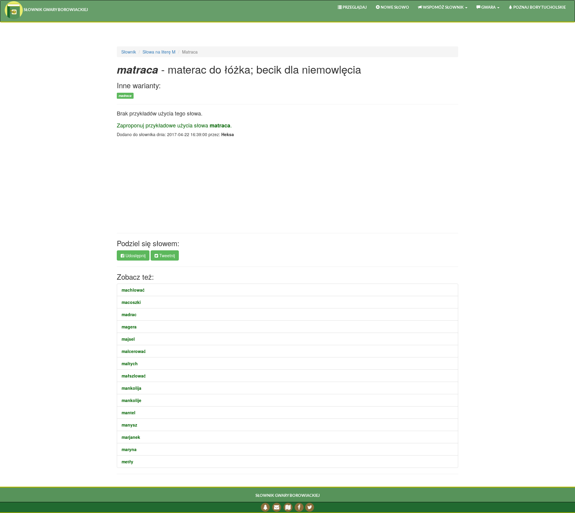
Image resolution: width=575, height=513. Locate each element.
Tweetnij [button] (166, 255)
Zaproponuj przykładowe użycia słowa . (174, 125)
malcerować (134, 351)
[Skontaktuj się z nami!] (277, 507)
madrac (129, 314)
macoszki (131, 302)
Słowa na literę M (159, 52)
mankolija (131, 388)
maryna (129, 449)
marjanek (131, 437)
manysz (129, 425)
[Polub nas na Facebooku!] (299, 507)
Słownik (128, 52)
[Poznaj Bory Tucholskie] (265, 507)
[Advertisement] (287, 185)
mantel (128, 412)
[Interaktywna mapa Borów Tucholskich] (288, 507)
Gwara (488, 8)
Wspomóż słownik (443, 8)
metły (127, 462)
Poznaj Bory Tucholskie (539, 8)
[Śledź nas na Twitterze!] (309, 507)
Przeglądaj (354, 8)
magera (129, 327)
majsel (128, 339)
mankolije (131, 400)
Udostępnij (135, 255)
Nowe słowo (394, 8)
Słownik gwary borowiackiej (55, 10)
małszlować (134, 376)
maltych (130, 363)
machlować (133, 290)
